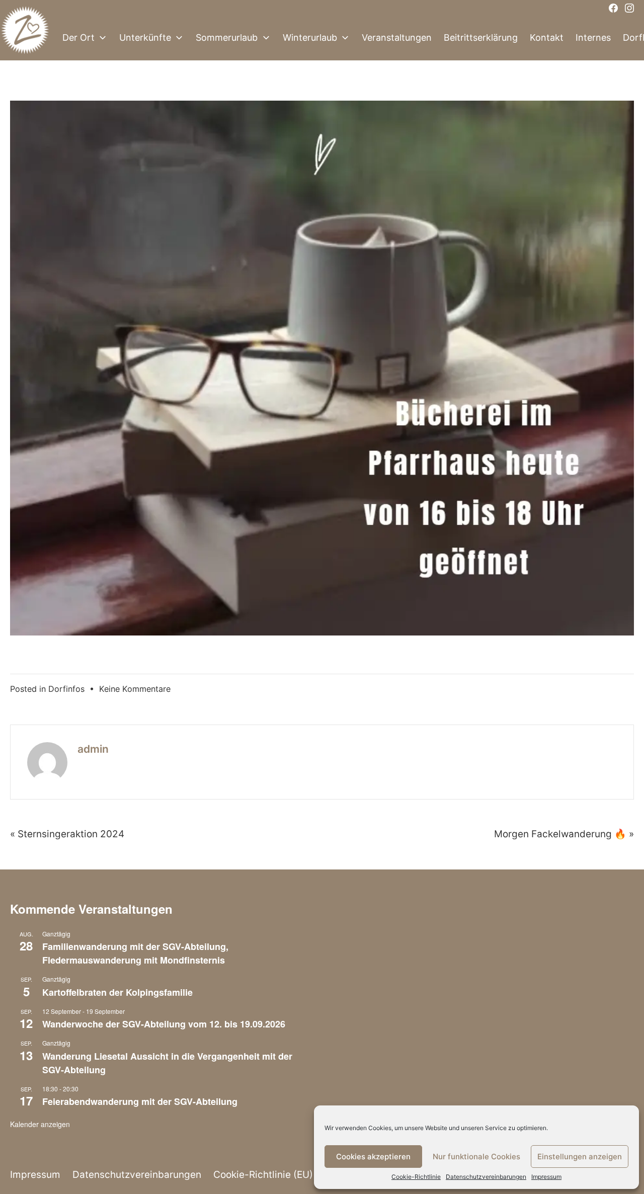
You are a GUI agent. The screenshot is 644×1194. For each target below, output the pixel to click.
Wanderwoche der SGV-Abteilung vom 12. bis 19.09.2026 (163, 1023)
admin (93, 749)
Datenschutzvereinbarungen (486, 1176)
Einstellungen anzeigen (579, 1156)
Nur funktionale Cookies (476, 1156)
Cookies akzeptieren (373, 1156)
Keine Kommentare (135, 689)
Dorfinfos (66, 689)
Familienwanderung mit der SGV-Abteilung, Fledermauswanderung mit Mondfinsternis (135, 953)
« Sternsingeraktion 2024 (67, 834)
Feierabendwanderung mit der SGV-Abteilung (139, 1101)
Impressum (546, 1176)
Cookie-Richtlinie (416, 1176)
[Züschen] (25, 37)
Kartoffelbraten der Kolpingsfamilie (117, 992)
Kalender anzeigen (40, 1124)
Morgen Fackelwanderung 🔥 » (564, 834)
